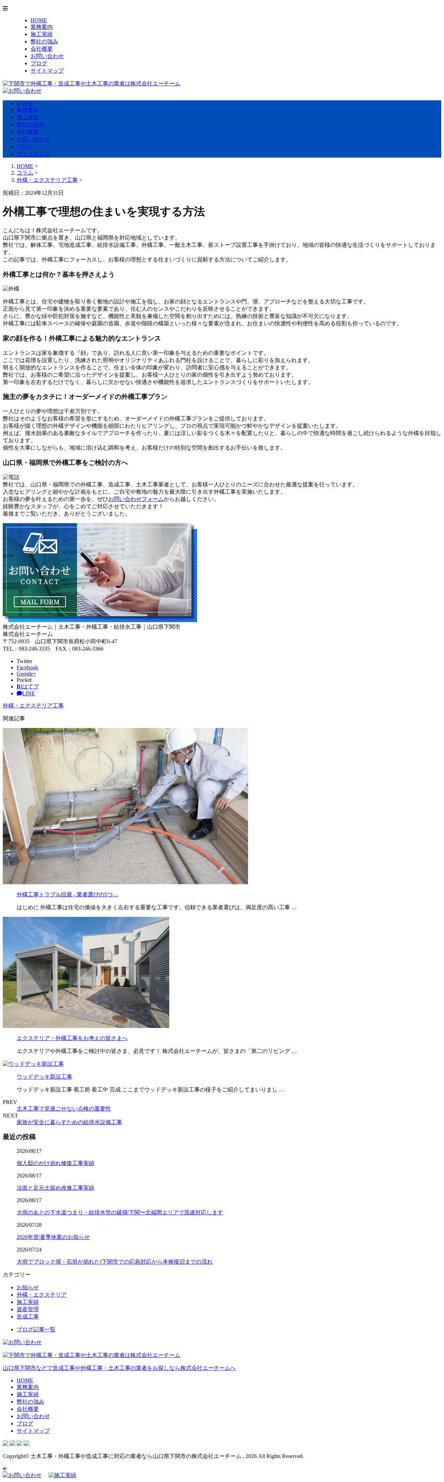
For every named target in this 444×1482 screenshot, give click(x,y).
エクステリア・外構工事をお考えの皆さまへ (72, 1038)
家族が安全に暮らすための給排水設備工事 (69, 1122)
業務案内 (42, 27)
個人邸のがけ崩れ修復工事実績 (55, 1163)
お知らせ (28, 1287)
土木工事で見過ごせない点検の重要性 (64, 1109)
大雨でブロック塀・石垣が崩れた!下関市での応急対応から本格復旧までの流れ (115, 1262)
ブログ (39, 63)
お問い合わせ (47, 56)
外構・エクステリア (42, 1295)
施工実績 (42, 34)
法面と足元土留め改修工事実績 (55, 1188)
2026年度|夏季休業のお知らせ (53, 1237)
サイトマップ (47, 71)
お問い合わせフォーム (136, 499)
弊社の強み (44, 41)
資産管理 (28, 1309)
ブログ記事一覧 (36, 1329)
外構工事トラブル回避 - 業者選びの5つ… (67, 894)
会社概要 (42, 49)
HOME (39, 20)
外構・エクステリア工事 (47, 180)
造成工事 (28, 1317)
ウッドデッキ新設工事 (44, 1077)
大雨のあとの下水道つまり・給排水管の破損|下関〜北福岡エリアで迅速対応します (120, 1212)
